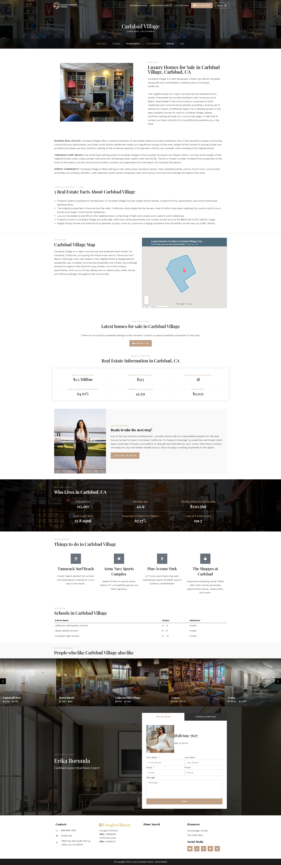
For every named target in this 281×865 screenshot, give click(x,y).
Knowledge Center (197, 830)
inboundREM (161, 862)
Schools (170, 43)
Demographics (133, 43)
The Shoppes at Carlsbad (205, 571)
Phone (187, 767)
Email (149, 767)
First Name (152, 757)
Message (150, 777)
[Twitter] (210, 848)
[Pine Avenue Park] (162, 559)
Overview (102, 43)
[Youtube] (190, 848)
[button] (278, 681)
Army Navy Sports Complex (119, 571)
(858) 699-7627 (186, 735)
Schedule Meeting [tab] (206, 717)
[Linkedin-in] (217, 848)
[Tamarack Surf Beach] (76, 559)
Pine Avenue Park (162, 568)
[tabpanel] (184, 765)
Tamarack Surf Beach (76, 568)
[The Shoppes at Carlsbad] (205, 559)
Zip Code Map (195, 835)
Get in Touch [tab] (163, 717)
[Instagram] (196, 848)
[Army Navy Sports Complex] (119, 559)
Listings (116, 43)
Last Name (189, 757)
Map (182, 43)
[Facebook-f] (203, 848)
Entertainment (153, 43)
